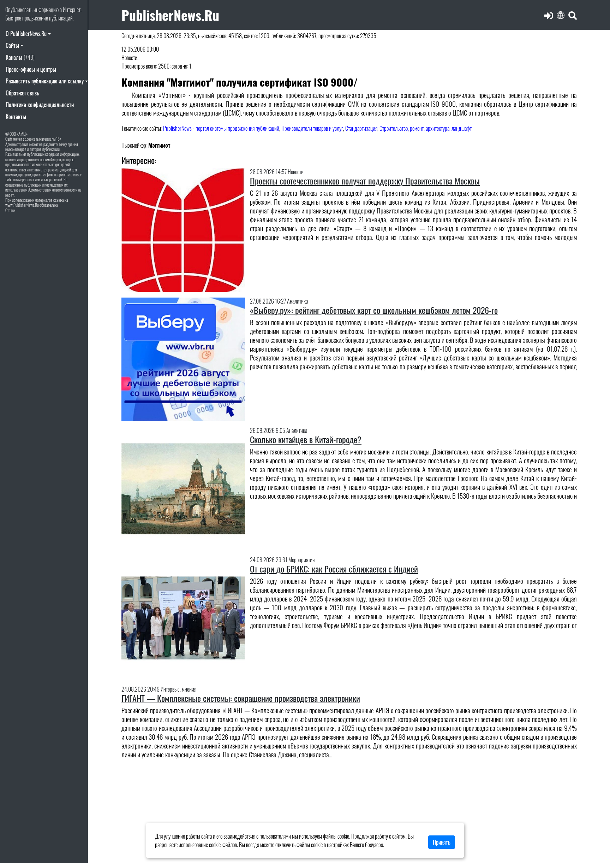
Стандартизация (361, 128)
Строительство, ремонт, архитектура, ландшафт (425, 128)
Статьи (10, 210)
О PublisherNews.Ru (26, 33)
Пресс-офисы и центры (31, 69)
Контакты (16, 116)
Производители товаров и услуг (312, 128)
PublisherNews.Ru (170, 15)
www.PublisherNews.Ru (22, 205)
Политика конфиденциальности (40, 104)
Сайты (12, 45)
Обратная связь (22, 93)
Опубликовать (18, 9)
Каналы (20, 57)
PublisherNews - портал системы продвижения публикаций (221, 128)
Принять (441, 842)
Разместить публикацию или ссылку (45, 81)
